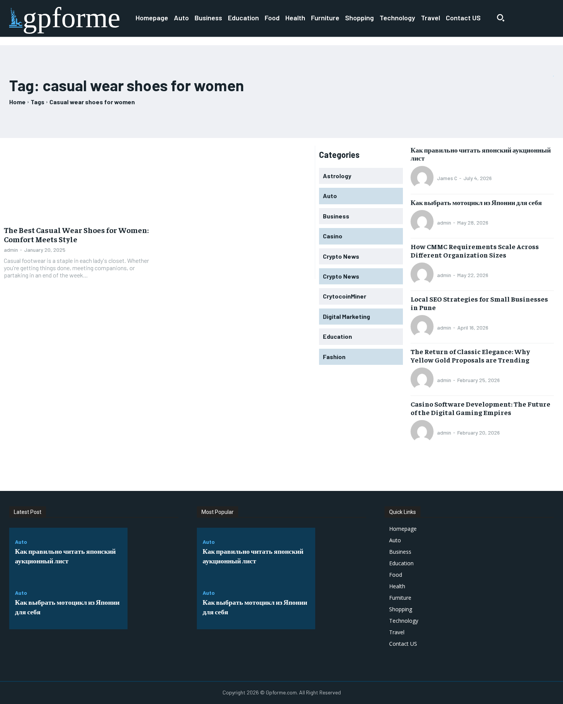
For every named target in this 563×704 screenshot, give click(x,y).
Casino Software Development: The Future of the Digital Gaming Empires (480, 408)
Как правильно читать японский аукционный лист (481, 153)
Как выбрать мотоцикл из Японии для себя (476, 202)
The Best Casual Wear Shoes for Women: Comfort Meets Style (76, 234)
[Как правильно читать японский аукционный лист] (153, 553)
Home (17, 101)
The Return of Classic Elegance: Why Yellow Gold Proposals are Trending (470, 355)
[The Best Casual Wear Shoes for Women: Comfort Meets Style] (79, 183)
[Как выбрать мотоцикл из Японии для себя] (153, 604)
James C (447, 178)
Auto (21, 542)
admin (11, 249)
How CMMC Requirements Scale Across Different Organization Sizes (475, 250)
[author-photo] (423, 178)
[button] (500, 17)
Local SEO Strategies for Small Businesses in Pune (479, 303)
